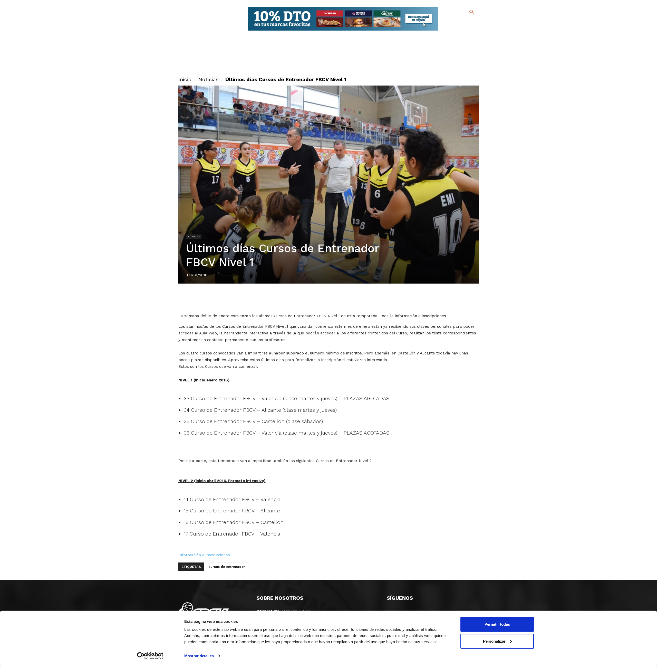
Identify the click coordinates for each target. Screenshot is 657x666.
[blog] (465, 22)
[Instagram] (473, 23)
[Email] (358, 298)
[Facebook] (450, 23)
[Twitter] (458, 22)
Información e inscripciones (204, 555)
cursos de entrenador (226, 567)
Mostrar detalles (199, 656)
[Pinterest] (322, 298)
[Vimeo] (459, 30)
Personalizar (494, 641)
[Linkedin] (334, 298)
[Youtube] (467, 30)
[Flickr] (450, 30)
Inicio (184, 79)
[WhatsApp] (346, 298)
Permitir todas (497, 624)
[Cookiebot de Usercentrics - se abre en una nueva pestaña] (150, 656)
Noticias (208, 79)
